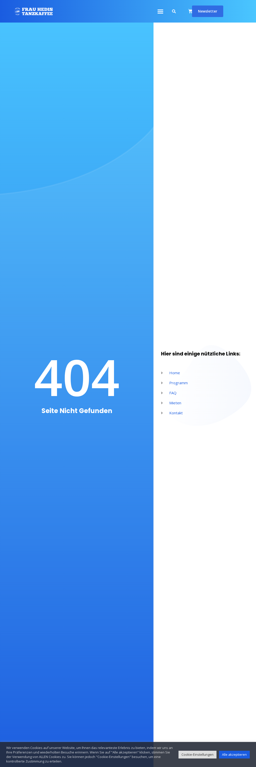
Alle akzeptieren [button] (234, 754)
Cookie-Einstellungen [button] (198, 754)
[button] (160, 11)
